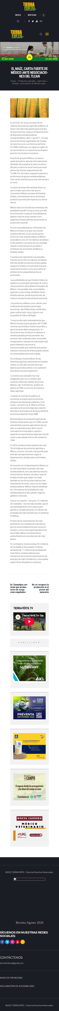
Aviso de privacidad (11, 978)
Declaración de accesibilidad (17, 986)
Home (13, 81)
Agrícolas (41, 81)
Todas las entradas (26, 81)
